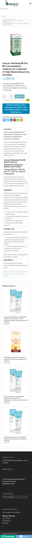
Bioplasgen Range (8, 483)
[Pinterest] (14, 120)
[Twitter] (7, 120)
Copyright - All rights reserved (9, 533)
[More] (21, 120)
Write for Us (7, 469)
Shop (4, 16)
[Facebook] (4, 120)
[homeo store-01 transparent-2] (13, 3)
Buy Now (19, 96)
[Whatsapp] (18, 120)
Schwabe (18, 273)
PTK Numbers (13, 271)
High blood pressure (11, 273)
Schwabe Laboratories (22, 271)
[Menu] (31, 3)
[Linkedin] (11, 120)
